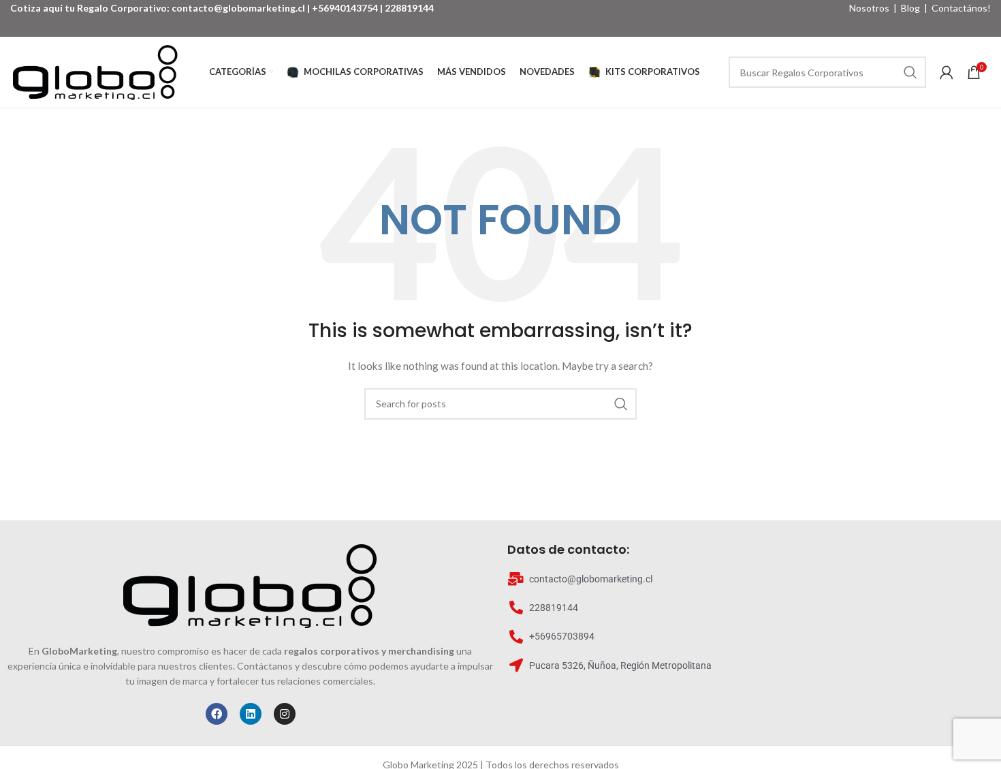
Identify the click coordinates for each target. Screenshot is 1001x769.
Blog (910, 8)
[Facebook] (216, 714)
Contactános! (961, 8)
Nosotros (869, 8)
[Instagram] (285, 714)
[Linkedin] (250, 714)
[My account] (946, 72)
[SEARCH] (910, 72)
